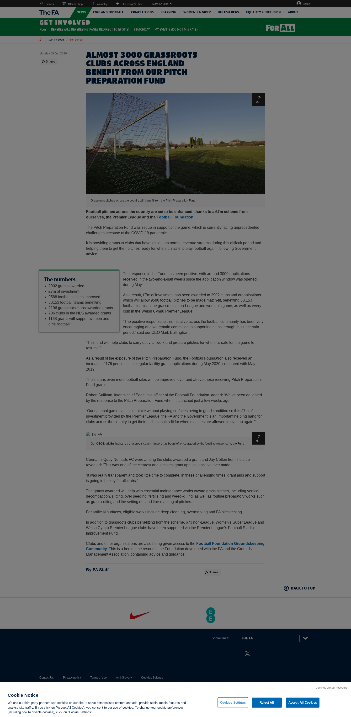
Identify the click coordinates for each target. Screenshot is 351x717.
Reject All (267, 702)
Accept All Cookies (302, 702)
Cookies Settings (233, 702)
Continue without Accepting (331, 687)
